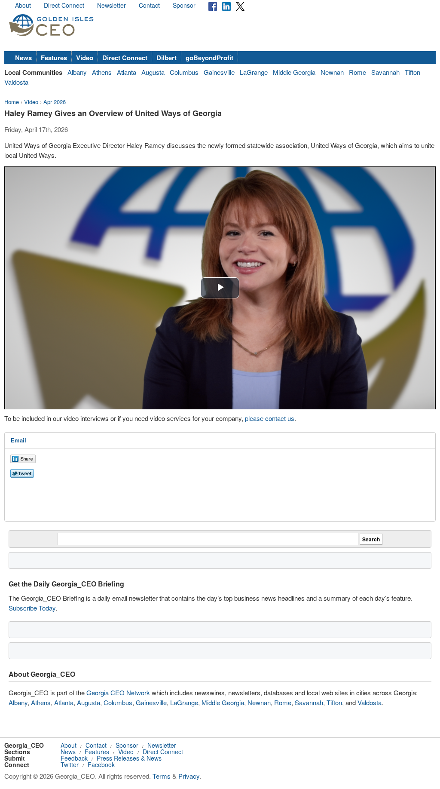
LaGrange (254, 72)
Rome (357, 72)
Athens (102, 72)
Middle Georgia (294, 72)
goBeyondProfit (209, 57)
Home (11, 102)
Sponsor (184, 5)
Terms (162, 775)
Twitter (70, 764)
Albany (77, 72)
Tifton (412, 72)
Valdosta (16, 81)
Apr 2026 (54, 102)
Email (18, 440)
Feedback (74, 758)
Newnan (332, 72)
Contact (149, 5)
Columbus (184, 72)
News (23, 57)
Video (84, 57)
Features (54, 57)
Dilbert (166, 57)
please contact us (269, 418)
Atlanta (126, 72)
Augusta (153, 72)
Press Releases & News (129, 758)
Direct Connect (64, 5)
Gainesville (219, 72)
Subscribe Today (32, 607)
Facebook (101, 764)
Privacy (188, 775)
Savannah (385, 72)
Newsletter (111, 5)
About (23, 5)
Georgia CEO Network (118, 692)
